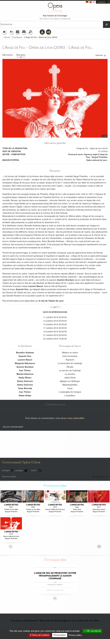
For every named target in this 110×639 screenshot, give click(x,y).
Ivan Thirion (25, 370)
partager (6, 470)
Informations (7, 54)
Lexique (24, 32)
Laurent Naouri (25, 359)
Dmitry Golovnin (25, 381)
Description (20, 54)
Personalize (60, 635)
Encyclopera (17, 37)
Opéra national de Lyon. (97, 160)
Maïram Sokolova (25, 373)
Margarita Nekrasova (25, 363)
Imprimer (99, 55)
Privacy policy (75, 635)
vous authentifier (76, 418)
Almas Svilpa (25, 395)
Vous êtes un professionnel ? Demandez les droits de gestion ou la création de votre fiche (55, 620)
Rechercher (30, 32)
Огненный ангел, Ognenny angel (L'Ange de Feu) (88, 155)
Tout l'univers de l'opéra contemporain (55, 18)
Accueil (7, 37)
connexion (101, 2)
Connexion (42, 32)
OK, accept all (93, 631)
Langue (11, 32)
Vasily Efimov (25, 377)
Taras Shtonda (25, 388)
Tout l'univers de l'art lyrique (55, 15)
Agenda (18, 32)
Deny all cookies (40, 635)
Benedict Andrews (25, 352)
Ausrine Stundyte (25, 366)
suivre (33, 470)
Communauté (49, 32)
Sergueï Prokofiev (100, 157)
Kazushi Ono (25, 356)
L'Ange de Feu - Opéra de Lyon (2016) (40, 37)
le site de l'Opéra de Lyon (51, 300)
